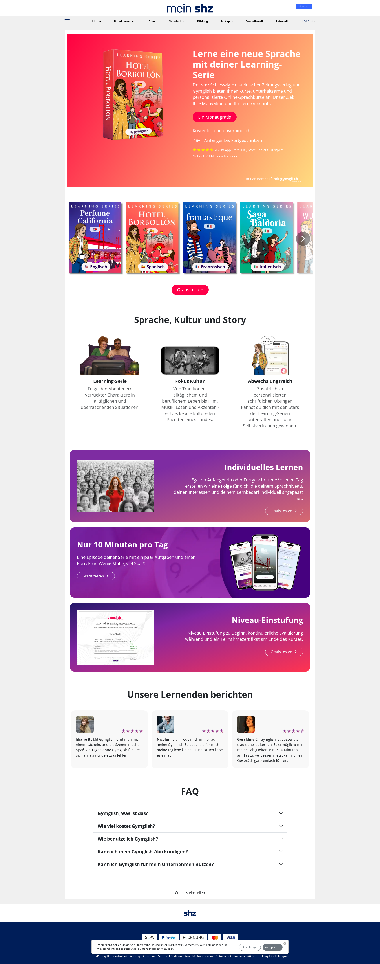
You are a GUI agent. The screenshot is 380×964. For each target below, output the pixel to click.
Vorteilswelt (254, 21)
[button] (67, 21)
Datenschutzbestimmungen (157, 949)
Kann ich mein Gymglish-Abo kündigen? (143, 851)
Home (96, 21)
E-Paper (227, 21)
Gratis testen (190, 290)
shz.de (303, 6)
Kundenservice (124, 21)
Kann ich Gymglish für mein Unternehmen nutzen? (156, 864)
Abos (151, 21)
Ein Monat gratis (214, 117)
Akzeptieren (272, 947)
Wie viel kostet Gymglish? (126, 826)
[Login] (304, 21)
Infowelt (282, 21)
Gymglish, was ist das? (123, 813)
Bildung (202, 21)
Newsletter (176, 21)
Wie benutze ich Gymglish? (128, 839)
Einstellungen (250, 947)
